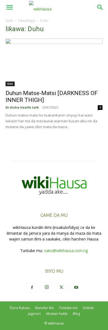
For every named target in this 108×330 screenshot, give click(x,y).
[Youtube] (76, 287)
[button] (9, 7)
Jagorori (34, 313)
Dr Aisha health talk (22, 107)
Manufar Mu (44, 307)
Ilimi (10, 84)
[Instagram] (46, 287)
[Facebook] (32, 287)
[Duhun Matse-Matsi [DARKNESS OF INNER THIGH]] (54, 62)
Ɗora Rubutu (20, 307)
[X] (61, 287)
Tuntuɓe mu (68, 307)
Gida (9, 20)
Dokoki (88, 307)
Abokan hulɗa (57, 313)
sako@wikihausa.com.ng (66, 250)
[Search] (100, 7)
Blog (76, 313)
